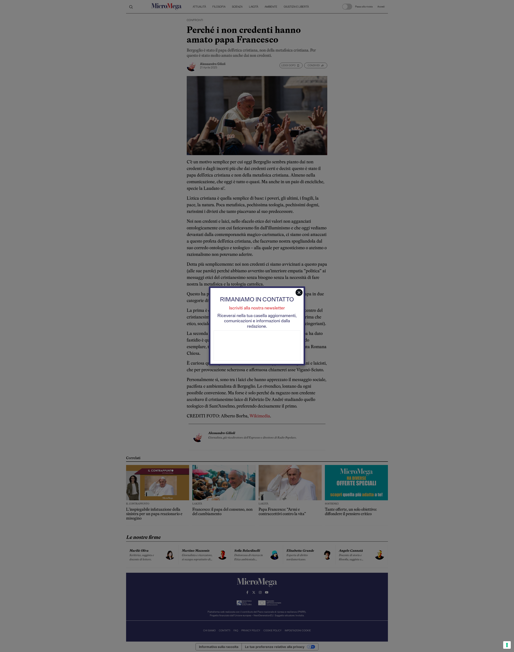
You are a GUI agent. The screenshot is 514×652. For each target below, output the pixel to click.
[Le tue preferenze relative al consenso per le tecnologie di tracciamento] (507, 645)
